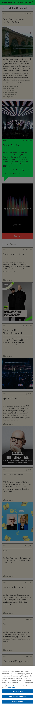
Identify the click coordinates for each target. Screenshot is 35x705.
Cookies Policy (11, 687)
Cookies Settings (17, 691)
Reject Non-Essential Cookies (17, 696)
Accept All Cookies (17, 701)
